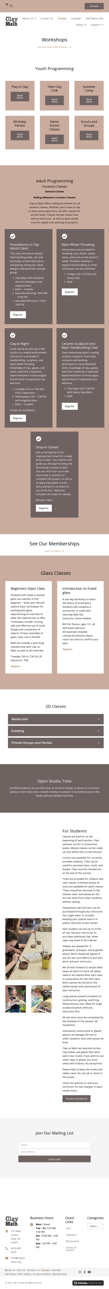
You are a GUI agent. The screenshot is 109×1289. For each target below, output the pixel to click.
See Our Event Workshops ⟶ (55, 47)
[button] (94, 6)
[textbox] (95, 1226)
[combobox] (95, 1226)
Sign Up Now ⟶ (54, 551)
